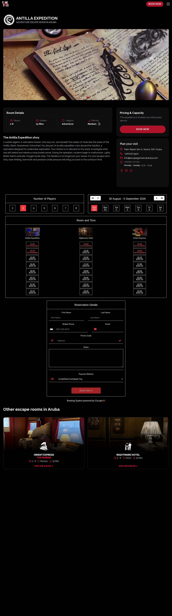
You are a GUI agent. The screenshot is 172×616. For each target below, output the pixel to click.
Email (107, 324)
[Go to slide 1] (80, 97)
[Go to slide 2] (82, 97)
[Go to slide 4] (88, 97)
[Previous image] (30, 64)
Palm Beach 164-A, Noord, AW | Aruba (143, 149)
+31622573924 (131, 153)
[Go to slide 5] (91, 97)
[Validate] (120, 341)
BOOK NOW (154, 4)
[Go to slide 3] (84, 97)
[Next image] (141, 64)
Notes (86, 347)
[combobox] (52, 329)
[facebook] (121, 170)
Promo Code (86, 336)
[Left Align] (93, 198)
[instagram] (126, 170)
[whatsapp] (131, 170)
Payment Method (86, 374)
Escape (100, 401)
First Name (66, 312)
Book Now (142, 129)
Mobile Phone (68, 324)
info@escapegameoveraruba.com (141, 158)
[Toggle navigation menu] (168, 4)
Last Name (105, 312)
